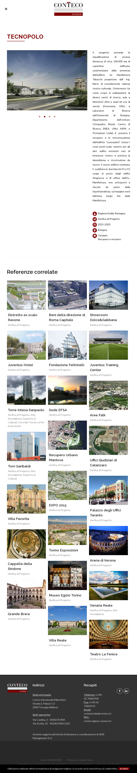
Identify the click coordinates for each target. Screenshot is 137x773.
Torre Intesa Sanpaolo (26, 410)
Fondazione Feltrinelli (66, 365)
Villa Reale (58, 640)
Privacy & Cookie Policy (80, 759)
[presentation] (4, 80)
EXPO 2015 (58, 505)
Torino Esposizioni (63, 550)
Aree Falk (97, 415)
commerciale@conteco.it (97, 713)
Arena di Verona (103, 560)
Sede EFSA (58, 410)
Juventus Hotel (20, 365)
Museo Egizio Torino (65, 595)
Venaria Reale (101, 605)
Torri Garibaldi (19, 466)
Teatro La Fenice (104, 654)
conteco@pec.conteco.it (97, 720)
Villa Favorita (18, 519)
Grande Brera (19, 614)
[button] (39, 116)
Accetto (124, 768)
